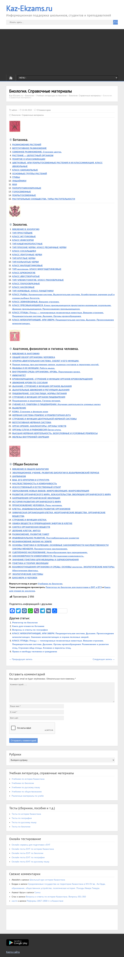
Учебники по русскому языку (26, 787)
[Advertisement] (62, 52)
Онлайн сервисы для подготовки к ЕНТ (31, 845)
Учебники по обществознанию (27, 791)
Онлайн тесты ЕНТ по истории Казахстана (33, 849)
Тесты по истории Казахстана (26, 814)
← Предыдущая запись (20, 659)
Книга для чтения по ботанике (28, 626)
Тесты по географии (22, 818)
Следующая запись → (104, 659)
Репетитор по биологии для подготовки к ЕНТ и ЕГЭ (74, 587)
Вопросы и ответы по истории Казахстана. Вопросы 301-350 (56, 896)
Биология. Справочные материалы (28, 115)
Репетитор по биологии (25, 622)
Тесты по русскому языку (24, 822)
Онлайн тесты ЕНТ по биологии (27, 853)
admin (14, 110)
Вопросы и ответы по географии (30, 630)
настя (14, 901)
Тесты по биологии (21, 826)
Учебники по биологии (50, 583)
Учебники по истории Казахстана (28, 779)
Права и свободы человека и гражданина (34, 651)
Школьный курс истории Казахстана (47, 880)
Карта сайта (13, 952)
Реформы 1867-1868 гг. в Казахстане (45, 901)
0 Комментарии (44, 110)
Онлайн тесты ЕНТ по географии (28, 857)
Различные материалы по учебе (28, 796)
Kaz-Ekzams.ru (29, 8)
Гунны (37, 892)
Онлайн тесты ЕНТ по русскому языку (30, 861)
